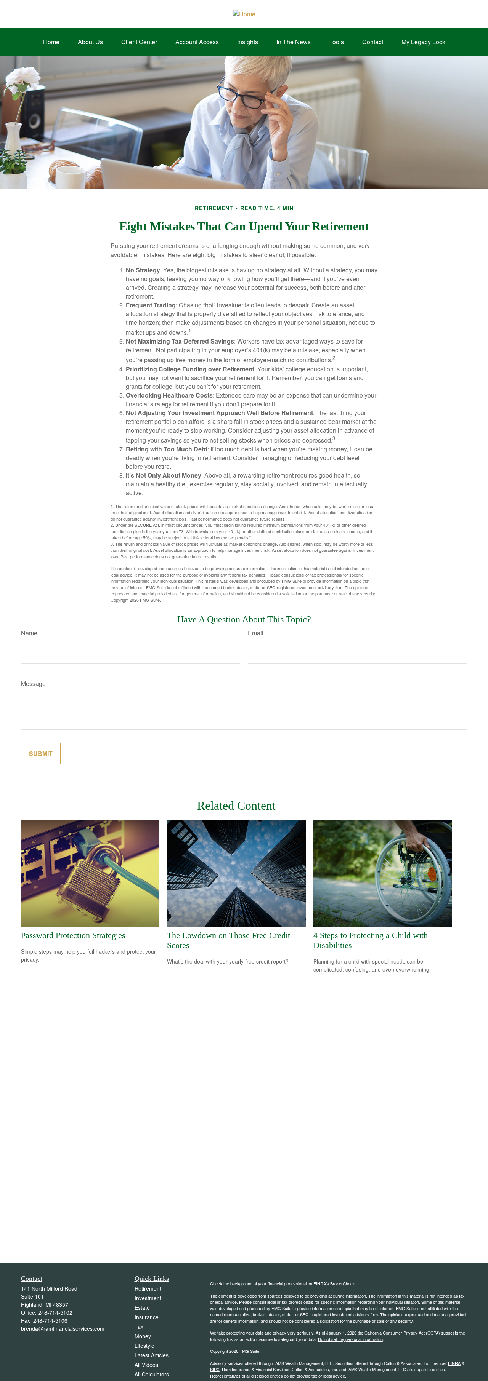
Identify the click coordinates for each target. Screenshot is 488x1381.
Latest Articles (152, 1355)
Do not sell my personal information (350, 1339)
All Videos (146, 1364)
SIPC (215, 1369)
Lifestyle (144, 1345)
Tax (139, 1326)
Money (143, 1336)
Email (255, 632)
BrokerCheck (342, 1283)
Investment (148, 1298)
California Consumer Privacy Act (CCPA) (402, 1333)
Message (33, 683)
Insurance (147, 1317)
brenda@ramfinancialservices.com (62, 1328)
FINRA (454, 1363)
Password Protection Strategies (73, 935)
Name (29, 632)
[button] (51, 42)
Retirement (148, 1288)
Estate (142, 1307)
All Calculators (152, 1374)
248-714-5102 (55, 1312)
